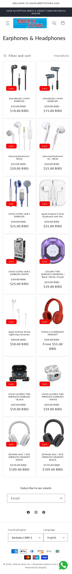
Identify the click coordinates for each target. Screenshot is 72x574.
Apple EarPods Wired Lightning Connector (19, 333)
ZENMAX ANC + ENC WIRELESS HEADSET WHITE (19, 457)
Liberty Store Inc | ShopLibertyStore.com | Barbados (41, 564)
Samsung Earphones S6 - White (52, 157)
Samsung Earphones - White (19, 157)
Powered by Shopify (36, 567)
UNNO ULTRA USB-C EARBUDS (19, 215)
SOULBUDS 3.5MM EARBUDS (53, 99)
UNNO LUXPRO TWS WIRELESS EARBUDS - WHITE (53, 397)
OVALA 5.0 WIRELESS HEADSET (52, 333)
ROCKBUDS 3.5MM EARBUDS (19, 99)
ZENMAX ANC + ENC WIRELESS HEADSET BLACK (53, 457)
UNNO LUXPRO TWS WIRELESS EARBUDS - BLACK (19, 397)
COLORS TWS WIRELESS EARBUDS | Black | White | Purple (52, 274)
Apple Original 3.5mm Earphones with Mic (53, 215)
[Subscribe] (60, 498)
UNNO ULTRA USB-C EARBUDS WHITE (19, 272)
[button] (7, 23)
